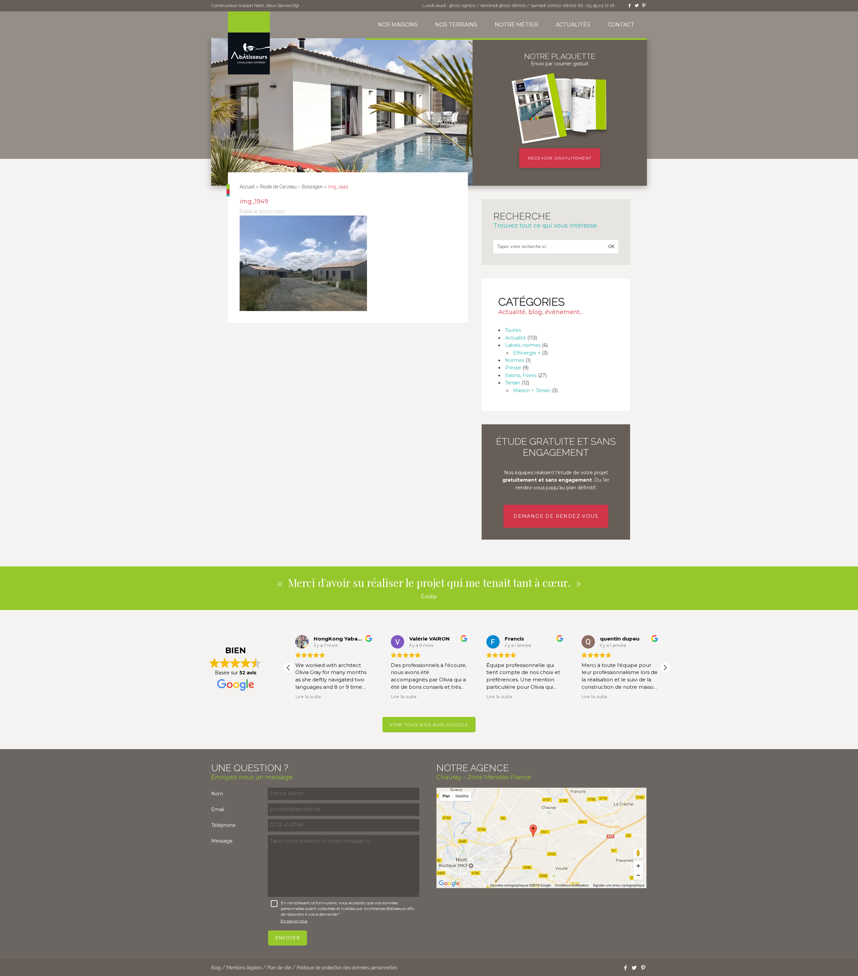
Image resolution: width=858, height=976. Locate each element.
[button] (665, 668)
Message (222, 841)
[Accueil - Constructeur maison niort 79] (249, 42)
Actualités (573, 24)
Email (217, 809)
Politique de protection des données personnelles (347, 967)
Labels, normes (523, 345)
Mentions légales (244, 967)
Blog (216, 967)
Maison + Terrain (532, 390)
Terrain (512, 383)
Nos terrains (456, 24)
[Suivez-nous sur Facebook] (629, 6)
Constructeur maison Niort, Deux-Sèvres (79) (255, 5)
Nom (217, 794)
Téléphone (223, 825)
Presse (513, 368)
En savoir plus (294, 920)
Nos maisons (398, 24)
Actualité (515, 338)
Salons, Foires (521, 375)
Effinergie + (527, 353)
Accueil (247, 186)
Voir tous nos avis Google (429, 724)
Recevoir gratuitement (560, 158)
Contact (621, 24)
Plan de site (279, 967)
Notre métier (516, 24)
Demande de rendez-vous (555, 516)
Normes (514, 360)
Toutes (513, 330)
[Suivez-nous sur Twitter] (637, 6)
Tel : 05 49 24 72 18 (596, 5)
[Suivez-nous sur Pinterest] (644, 6)
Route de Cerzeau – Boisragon (291, 186)
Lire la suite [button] (308, 696)
